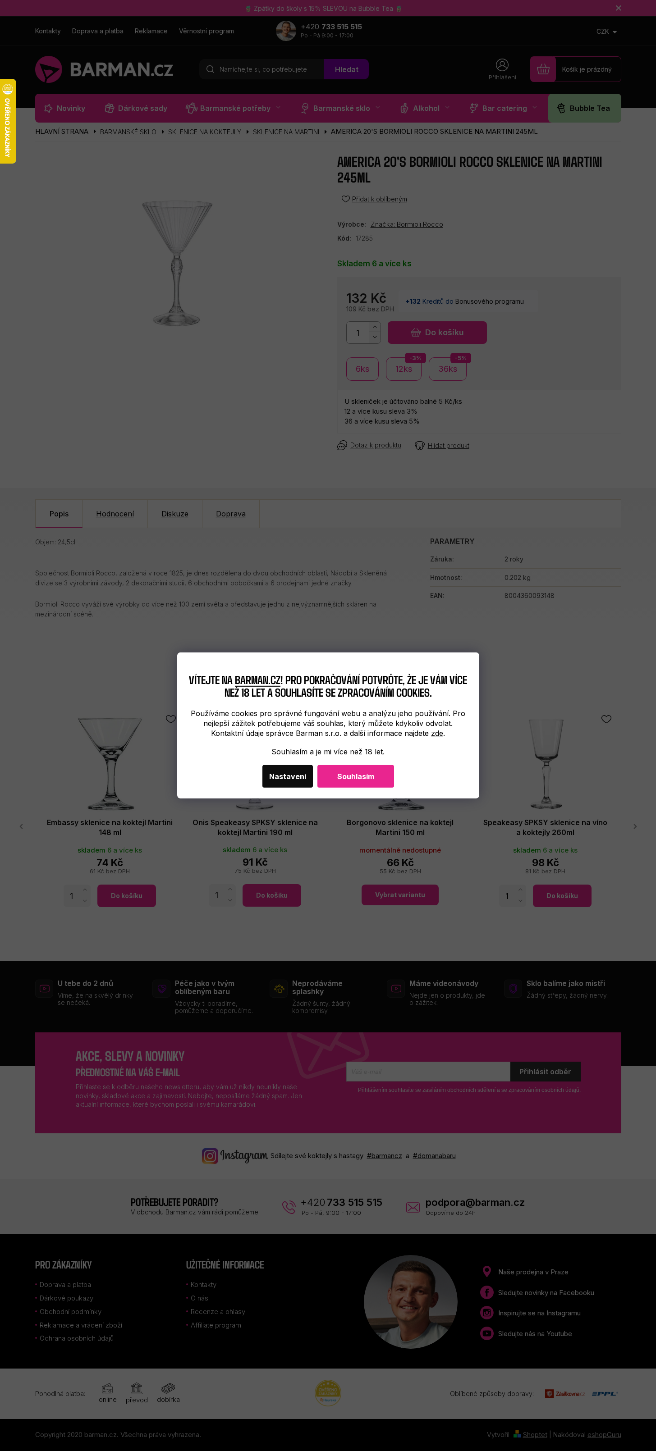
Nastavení (287, 776)
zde (437, 733)
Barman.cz (257, 679)
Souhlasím (355, 776)
